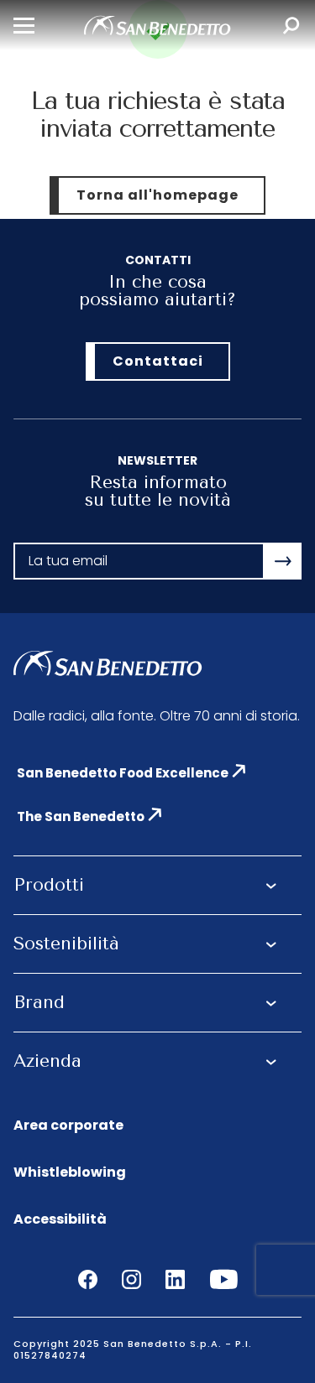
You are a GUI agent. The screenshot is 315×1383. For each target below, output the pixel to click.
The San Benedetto (80, 816)
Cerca (291, 25)
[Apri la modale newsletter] (283, 561)
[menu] (23, 26)
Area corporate (68, 1126)
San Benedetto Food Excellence (122, 773)
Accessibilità (60, 1220)
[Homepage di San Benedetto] (157, 30)
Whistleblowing (69, 1173)
